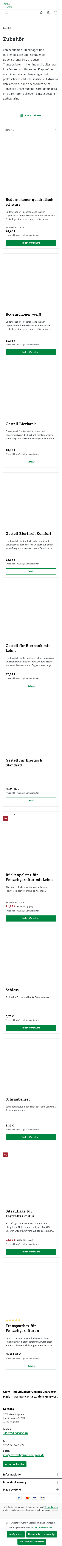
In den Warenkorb (31, 242)
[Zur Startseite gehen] (31, 5)
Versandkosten (51, 1507)
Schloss (12, 990)
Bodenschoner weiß (23, 314)
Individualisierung (14, 1482)
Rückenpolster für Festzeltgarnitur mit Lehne (30, 877)
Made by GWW (12, 1490)
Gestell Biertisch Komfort (28, 533)
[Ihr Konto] (48, 13)
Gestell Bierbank (21, 424)
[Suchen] (41, 13)
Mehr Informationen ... (44, 1527)
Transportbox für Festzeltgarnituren (22, 1328)
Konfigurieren (16, 1534)
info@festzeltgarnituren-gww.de (23, 1455)
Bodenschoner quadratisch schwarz (29, 202)
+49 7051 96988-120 (15, 1433)
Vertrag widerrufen (15, 1464)
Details (31, 461)
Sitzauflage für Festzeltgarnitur (20, 1213)
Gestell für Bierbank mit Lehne (28, 648)
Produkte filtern (33, 115)
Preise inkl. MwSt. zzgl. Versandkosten (22, 235)
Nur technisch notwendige (41, 1534)
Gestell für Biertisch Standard (24, 762)
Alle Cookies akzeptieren (31, 1541)
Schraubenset (18, 1099)
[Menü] (6, 13)
